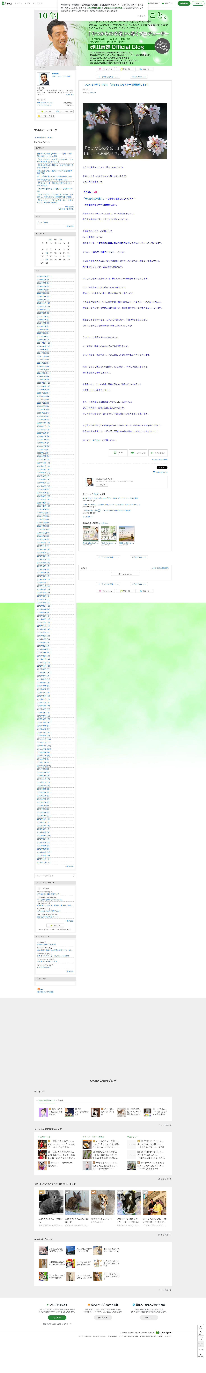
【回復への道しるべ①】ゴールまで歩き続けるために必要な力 (106, 510)
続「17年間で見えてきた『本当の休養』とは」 (55, 176)
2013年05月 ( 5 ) (43, 802)
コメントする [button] (140, 453)
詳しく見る (102, 1317)
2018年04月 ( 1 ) (43, 609)
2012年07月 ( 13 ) (44, 836)
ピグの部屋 (66, 76)
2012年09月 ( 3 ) (43, 829)
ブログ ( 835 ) (42, 222)
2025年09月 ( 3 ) (43, 313)
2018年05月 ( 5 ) (43, 606)
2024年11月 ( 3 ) (43, 346)
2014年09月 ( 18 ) (44, 749)
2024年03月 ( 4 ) (43, 373)
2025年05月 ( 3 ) (43, 326)
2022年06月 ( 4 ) (43, 443)
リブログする (159, 453)
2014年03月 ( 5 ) (43, 769)
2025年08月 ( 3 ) (43, 316)
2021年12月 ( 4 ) (43, 463)
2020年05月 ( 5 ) (43, 526)
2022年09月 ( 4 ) (43, 433)
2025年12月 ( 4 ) (43, 303)
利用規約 (113, 1336)
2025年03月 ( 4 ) (43, 333)
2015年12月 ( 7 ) (43, 699)
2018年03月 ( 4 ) (43, 613)
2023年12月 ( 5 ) (43, 383)
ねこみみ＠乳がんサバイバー (48, 917)
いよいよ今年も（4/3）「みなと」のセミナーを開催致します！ (117, 84)
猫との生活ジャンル (47, 1100)
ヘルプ (169, 1336)
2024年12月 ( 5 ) (43, 343)
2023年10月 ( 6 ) (43, 390)
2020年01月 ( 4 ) (43, 539)
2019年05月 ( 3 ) (43, 566)
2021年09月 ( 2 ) (43, 473)
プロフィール (56, 76)
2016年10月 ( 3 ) (43, 666)
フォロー (103, 485)
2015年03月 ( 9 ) (43, 729)
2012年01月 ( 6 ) (43, 856)
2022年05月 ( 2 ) (43, 446)
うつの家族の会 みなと (43, 137)
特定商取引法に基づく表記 (152, 1336)
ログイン (198, 3)
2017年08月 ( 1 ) (43, 636)
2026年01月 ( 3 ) (43, 300)
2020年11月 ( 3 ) (43, 506)
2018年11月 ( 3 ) (43, 586)
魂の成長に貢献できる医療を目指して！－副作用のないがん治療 (55, 950)
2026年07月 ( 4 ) (43, 280)
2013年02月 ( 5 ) (43, 812)
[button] (200, 1355)
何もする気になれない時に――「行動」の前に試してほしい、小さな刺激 (110, 498)
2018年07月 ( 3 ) (43, 599)
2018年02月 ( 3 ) (43, 616)
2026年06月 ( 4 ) (43, 283)
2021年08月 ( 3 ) (43, 476)
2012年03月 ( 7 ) (43, 849)
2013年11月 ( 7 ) (43, 782)
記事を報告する (161, 472)
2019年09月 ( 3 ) (43, 553)
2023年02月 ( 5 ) (43, 416)
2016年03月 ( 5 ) (43, 689)
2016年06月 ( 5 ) (43, 679)
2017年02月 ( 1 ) (43, 656)
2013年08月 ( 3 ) (43, 792)
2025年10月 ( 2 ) (43, 310)
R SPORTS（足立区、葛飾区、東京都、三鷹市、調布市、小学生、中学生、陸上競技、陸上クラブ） (55, 905)
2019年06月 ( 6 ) (43, 563)
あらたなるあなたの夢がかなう (49, 911)
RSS (41, 989)
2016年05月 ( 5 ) (43, 683)
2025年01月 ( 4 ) (43, 340)
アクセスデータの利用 (129, 1336)
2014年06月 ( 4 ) (43, 759)
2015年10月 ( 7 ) (43, 706)
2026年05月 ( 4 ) (43, 286)
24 (47, 259)
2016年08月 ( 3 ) (43, 672)
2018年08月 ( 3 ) (43, 596)
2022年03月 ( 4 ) (43, 453)
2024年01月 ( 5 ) (43, 380)
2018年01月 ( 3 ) (43, 619)
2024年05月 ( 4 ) (43, 366)
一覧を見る (69, 206)
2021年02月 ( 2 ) (43, 496)
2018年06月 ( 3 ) (43, 603)
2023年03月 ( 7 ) (43, 413)
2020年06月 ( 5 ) (43, 523)
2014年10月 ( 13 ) (44, 746)
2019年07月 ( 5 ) (43, 559)
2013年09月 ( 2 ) (43, 789)
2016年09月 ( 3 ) (43, 669)
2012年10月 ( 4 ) (43, 826)
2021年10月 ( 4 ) (43, 469)
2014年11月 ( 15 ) (43, 742)
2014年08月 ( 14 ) (44, 752)
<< (50, 239)
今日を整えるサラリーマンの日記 (49, 900)
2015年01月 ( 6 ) (43, 736)
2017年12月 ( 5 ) (43, 623)
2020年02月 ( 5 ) (43, 536)
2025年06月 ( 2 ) (43, 323)
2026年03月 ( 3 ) (43, 293)
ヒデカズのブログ (44, 967)
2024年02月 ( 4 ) (43, 376)
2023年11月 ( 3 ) (43, 386)
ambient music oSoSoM (46, 944)
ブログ (91, 92)
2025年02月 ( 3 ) (43, 336)
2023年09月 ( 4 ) (43, 393)
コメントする (126, 574)
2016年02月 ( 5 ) (43, 692)
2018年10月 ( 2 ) (43, 589)
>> (61, 239)
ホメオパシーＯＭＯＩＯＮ (47, 961)
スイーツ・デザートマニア (93, 1137)
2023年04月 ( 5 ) (43, 409)
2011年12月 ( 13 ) (43, 859)
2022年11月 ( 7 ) (43, 426)
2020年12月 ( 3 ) (43, 503)
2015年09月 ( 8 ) (43, 709)
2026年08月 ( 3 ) (43, 276)
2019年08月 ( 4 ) (43, 556)
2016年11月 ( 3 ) (43, 663)
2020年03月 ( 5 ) (43, 533)
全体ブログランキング (45, 103)
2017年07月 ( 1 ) (43, 639)
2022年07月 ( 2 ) (43, 439)
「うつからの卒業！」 (94, 198)
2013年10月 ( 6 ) (43, 786)
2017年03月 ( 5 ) (43, 652)
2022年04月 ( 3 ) (43, 449)
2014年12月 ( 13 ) (44, 739)
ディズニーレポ (44, 1137)
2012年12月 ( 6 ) (43, 819)
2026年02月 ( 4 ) (43, 296)
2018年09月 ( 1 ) (43, 593)
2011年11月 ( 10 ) (43, 862)
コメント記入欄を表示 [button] (160, 568)
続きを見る (70, 95)
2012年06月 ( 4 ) (43, 839)
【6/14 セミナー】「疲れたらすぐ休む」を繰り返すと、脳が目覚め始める (55, 201)
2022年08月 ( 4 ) (43, 436)
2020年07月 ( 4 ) (43, 519)
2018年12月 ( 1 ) (43, 583)
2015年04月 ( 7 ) (43, 726)
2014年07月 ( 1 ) (43, 756)
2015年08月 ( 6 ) (43, 712)
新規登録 (184, 3)
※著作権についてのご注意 (45, 992)
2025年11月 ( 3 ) (43, 306)
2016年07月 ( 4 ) (43, 676)
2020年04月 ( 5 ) (43, 529)
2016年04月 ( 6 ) (43, 686)
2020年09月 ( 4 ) (43, 513)
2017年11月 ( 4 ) (43, 626)
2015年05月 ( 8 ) (43, 722)
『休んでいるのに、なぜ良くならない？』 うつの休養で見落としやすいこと (111, 504)
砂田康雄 (55, 73)
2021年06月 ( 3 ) (43, 483)
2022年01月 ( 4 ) (43, 459)
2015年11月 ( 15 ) (43, 702)
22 (68, 256)
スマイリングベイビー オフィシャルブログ (53, 956)
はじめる (57, 1317)
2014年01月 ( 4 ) (43, 776)
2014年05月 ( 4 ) (43, 762)
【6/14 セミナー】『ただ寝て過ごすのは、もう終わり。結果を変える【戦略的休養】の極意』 (55, 195)
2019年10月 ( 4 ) (43, 549)
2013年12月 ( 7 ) (43, 779)
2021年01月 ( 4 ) (43, 499)
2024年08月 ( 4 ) (43, 356)
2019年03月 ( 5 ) (43, 573)
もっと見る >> (88, 517)
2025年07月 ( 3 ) (43, 320)
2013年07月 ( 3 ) (43, 796)
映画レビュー (132, 1137)
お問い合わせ (100, 1336)
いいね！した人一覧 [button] (159, 459)
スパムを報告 (86, 1336)
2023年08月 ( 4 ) (43, 396)
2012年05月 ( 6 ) (43, 842)
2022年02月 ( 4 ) (43, 456)
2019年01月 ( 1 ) (43, 579)
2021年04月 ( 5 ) (43, 489)
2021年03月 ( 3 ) (43, 493)
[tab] (47, 1100)
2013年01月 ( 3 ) (43, 816)
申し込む (148, 1317)
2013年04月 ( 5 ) (43, 806)
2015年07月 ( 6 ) (43, 716)
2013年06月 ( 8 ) (43, 799)
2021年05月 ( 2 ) (43, 486)
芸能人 (60, 1100)
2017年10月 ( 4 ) (43, 629)
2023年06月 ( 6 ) (43, 403)
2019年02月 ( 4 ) (43, 576)
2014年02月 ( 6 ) (43, 772)
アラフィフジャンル (44, 105)
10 (47, 253)
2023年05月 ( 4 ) (43, 406)
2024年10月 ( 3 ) (43, 350)
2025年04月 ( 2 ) (43, 330)
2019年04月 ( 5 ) (43, 569)
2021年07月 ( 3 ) (43, 479)
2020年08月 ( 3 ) (43, 516)
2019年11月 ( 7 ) (43, 546)
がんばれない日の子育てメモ (48, 894)
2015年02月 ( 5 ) (43, 732)
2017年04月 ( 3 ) (43, 649)
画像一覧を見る (68, 209)
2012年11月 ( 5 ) (43, 822)
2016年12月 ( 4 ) (43, 659)
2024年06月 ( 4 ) (43, 363)
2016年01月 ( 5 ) (43, 696)
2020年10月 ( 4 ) (43, 509)
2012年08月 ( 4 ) (43, 832)
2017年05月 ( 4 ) (43, 646)
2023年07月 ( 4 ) (43, 400)
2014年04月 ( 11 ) (44, 766)
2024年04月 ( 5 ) (43, 370)
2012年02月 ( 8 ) (43, 852)
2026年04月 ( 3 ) (43, 290)
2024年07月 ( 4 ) (43, 360)
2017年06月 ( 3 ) (43, 643)
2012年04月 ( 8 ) (43, 846)
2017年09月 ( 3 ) (43, 633)
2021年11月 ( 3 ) (43, 466)
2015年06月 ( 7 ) (43, 719)
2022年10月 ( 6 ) (43, 429)
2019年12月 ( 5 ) (43, 543)
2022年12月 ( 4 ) (43, 423)
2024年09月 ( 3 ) (43, 353)
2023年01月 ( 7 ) (43, 420)
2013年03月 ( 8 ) (43, 809)
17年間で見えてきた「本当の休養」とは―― (54, 180)
